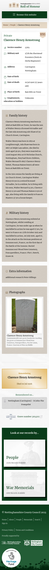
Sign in (5, 523)
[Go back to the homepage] (24, 5)
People (13, 25)
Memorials (28, 520)
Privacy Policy (7, 530)
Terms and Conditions (25, 530)
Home (5, 25)
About (11, 520)
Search (37, 520)
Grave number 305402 (28, 416)
